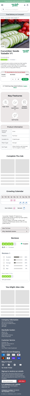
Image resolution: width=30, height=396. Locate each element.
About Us (4, 332)
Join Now (22, 381)
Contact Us (5, 342)
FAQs (3, 346)
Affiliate (4, 326)
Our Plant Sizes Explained (9, 348)
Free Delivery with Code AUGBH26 (15, 1)
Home (2, 17)
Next (28, 33)
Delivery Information (8, 344)
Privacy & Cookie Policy (9, 323)
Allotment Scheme (7, 335)
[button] (2, 5)
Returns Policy (6, 345)
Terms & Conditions (7, 322)
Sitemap (4, 325)
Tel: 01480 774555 (7, 368)
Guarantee (5, 333)
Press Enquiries (6, 336)
